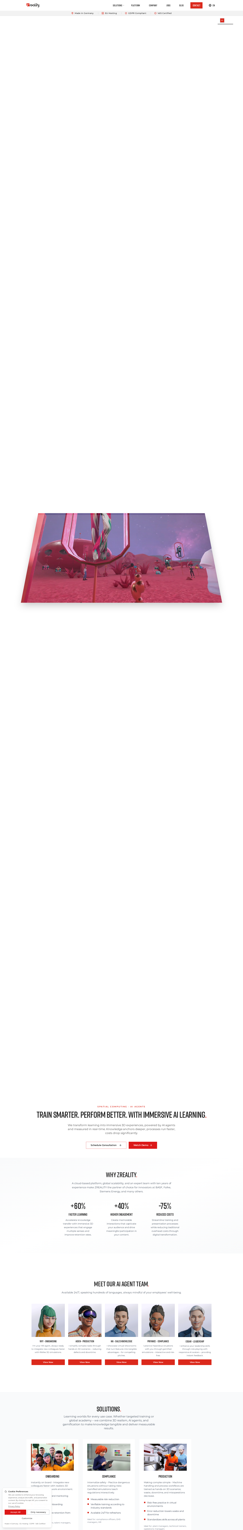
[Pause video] (121, 558)
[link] (196, 5)
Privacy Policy (14, 1506)
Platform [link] (135, 5)
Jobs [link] (168, 5)
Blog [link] (181, 5)
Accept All (15, 1512)
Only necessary (38, 1512)
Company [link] (153, 5)
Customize (27, 1518)
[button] (230, 40)
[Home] (32, 5)
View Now (48, 1362)
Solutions (117, 5)
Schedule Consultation (104, 1145)
